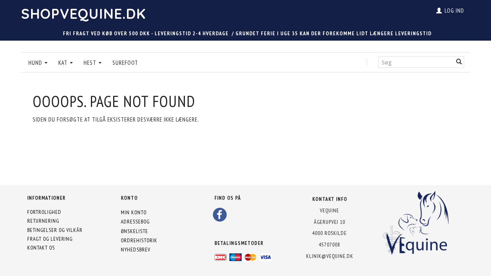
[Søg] (459, 62)
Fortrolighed (44, 212)
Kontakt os (41, 247)
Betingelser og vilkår (54, 230)
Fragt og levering (49, 238)
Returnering (43, 220)
